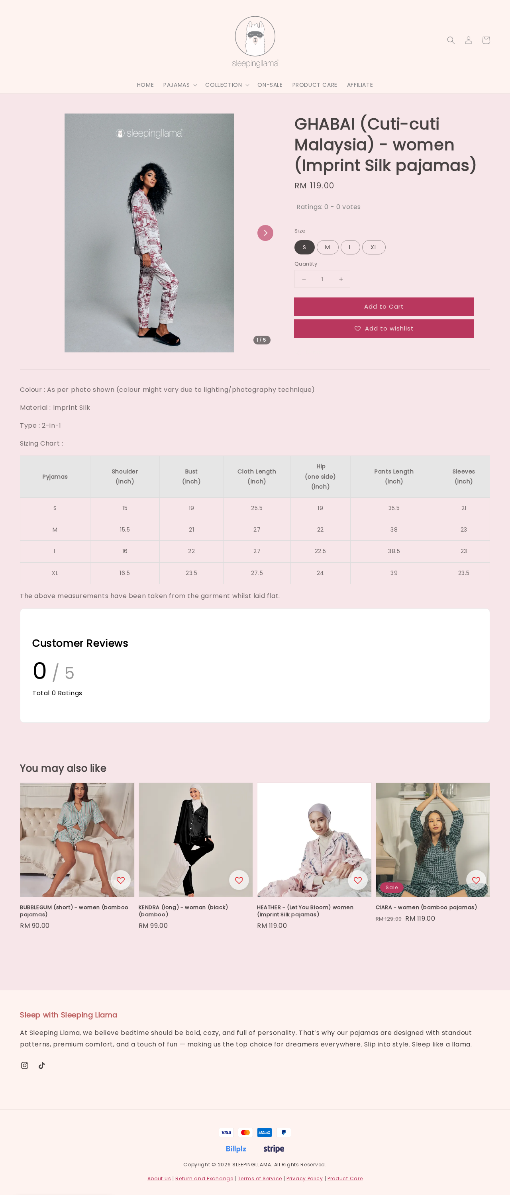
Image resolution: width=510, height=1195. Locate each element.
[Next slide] (265, 233)
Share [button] (314, 352)
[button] (451, 40)
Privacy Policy (304, 1178)
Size (300, 231)
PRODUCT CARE (314, 85)
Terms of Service (260, 1178)
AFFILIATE (360, 85)
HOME (145, 85)
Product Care (345, 1178)
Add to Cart (384, 306)
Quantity (305, 264)
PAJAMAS (176, 84)
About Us (159, 1178)
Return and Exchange (204, 1178)
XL (374, 247)
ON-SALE (269, 85)
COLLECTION (223, 84)
